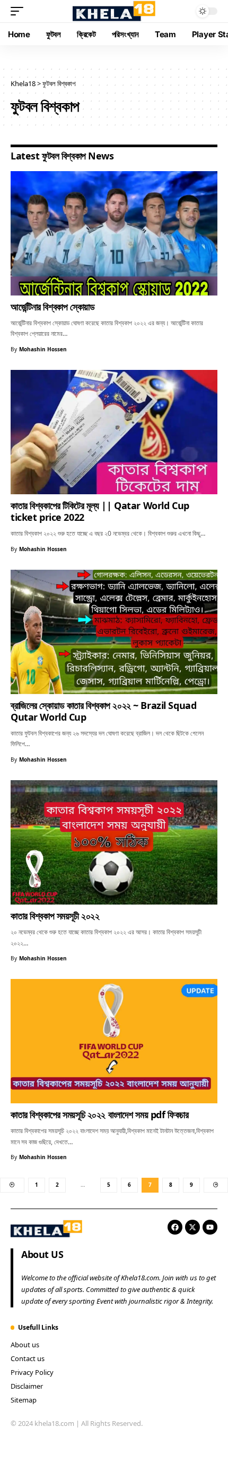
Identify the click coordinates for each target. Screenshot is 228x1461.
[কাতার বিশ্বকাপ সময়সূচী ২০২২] (114, 842)
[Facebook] (175, 1227)
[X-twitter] (192, 1227)
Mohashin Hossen (43, 349)
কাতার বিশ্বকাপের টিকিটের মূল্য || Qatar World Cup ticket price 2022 (100, 511)
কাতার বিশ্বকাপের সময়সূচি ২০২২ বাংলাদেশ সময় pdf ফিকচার (99, 1114)
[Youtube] (210, 1227)
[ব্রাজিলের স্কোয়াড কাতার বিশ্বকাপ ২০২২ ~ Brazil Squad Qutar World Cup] (114, 632)
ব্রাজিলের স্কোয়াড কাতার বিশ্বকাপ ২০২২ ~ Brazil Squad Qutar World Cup (103, 711)
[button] (20, 11)
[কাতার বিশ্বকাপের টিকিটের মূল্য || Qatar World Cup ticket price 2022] (114, 432)
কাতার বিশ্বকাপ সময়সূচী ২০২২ (55, 915)
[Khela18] (114, 11)
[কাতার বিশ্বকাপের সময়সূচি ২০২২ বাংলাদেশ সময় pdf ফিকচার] (114, 1041)
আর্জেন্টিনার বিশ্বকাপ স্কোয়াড (53, 306)
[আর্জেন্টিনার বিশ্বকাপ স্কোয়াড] (114, 233)
